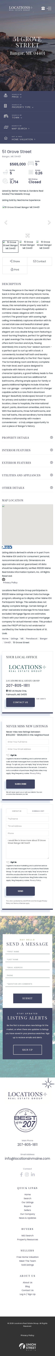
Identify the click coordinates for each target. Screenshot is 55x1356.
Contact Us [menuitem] (28, 1290)
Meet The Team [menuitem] (27, 1260)
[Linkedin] (33, 1175)
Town (15, 117)
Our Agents (41, 699)
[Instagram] (27, 1175)
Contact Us (20, 702)
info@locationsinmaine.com (27, 1158)
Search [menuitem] (27, 1198)
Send (20, 891)
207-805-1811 (18, 685)
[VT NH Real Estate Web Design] (27, 1347)
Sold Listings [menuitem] (27, 1264)
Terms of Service (19, 903)
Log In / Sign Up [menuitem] (28, 1294)
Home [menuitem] (27, 1194)
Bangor (44, 638)
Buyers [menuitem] (27, 1206)
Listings (14, 638)
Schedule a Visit (38, 811)
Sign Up (27, 1049)
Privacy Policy (10, 582)
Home (5, 638)
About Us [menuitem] (27, 1282)
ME (22, 638)
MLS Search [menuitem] (27, 1235)
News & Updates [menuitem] (27, 1218)
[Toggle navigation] (49, 8)
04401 (7, 642)
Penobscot (32, 638)
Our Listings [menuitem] (28, 1202)
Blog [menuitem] (27, 1286)
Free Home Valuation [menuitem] (28, 1257)
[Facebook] (21, 1175)
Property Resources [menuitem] (27, 1239)
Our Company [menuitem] (27, 1214)
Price (15, 96)
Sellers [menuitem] (27, 1210)
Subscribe (20, 784)
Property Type (21, 107)
